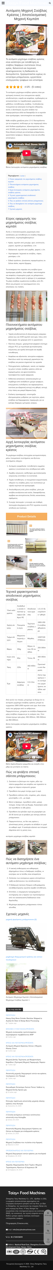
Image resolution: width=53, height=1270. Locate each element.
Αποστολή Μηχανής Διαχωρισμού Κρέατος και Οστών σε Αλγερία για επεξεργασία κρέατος (24, 1130)
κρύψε (22, 176)
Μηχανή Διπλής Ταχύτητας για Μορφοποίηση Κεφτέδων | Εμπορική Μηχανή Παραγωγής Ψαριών (25, 1061)
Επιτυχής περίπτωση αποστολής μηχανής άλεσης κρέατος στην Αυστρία (25, 1102)
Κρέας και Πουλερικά (15, 1043)
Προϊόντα (30, 1029)
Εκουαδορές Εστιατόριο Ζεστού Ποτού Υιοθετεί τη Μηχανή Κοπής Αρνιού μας (25, 1088)
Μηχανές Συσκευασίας (15, 1029)
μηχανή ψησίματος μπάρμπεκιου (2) (21, 919)
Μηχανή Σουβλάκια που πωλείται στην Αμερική (24, 1142)
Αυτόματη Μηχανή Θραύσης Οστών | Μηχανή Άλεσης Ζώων (23, 1047)
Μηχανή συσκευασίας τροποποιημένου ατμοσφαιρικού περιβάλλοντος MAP (21, 1033)
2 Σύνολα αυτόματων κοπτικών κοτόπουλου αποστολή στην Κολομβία (23, 1116)
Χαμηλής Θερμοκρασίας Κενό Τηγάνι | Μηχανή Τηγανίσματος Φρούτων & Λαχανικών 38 (24, 1166)
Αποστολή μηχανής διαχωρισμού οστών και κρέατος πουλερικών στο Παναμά (26, 1074)
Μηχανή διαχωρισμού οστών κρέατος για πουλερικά (26, 1154)
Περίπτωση (10, 1015)
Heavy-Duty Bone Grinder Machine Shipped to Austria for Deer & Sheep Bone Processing (24, 1019)
